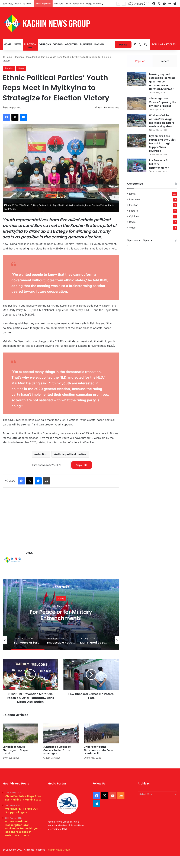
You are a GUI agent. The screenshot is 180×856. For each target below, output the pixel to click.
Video (132, 227)
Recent (164, 61)
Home (7, 44)
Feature (133, 210)
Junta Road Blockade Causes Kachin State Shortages (57, 750)
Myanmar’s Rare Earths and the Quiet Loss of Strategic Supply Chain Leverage (162, 143)
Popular (140, 61)
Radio (132, 222)
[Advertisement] (61, 517)
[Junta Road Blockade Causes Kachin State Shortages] (61, 733)
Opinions (45, 44)
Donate (123, 44)
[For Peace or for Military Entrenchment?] (136, 165)
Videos (58, 44)
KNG (29, 553)
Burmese (86, 44)
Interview (134, 199)
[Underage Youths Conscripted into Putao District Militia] (101, 733)
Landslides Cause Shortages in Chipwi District (15, 750)
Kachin (99, 44)
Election (30, 44)
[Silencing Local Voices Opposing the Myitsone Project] (136, 103)
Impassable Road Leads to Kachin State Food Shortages (61, 615)
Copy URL (81, 464)
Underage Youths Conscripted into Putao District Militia (99, 750)
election (41, 454)
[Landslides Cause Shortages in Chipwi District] (20, 733)
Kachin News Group (59, 849)
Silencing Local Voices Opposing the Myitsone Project (162, 102)
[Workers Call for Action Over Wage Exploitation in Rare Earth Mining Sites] (136, 120)
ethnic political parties (71, 454)
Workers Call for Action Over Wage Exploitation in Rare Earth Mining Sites (94, 3)
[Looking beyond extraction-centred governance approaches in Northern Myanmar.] (136, 79)
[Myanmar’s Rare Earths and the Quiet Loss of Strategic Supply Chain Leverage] (136, 140)
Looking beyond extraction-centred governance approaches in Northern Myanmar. (162, 81)
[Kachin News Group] (47, 23)
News (17, 44)
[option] (61, 614)
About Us (71, 44)
